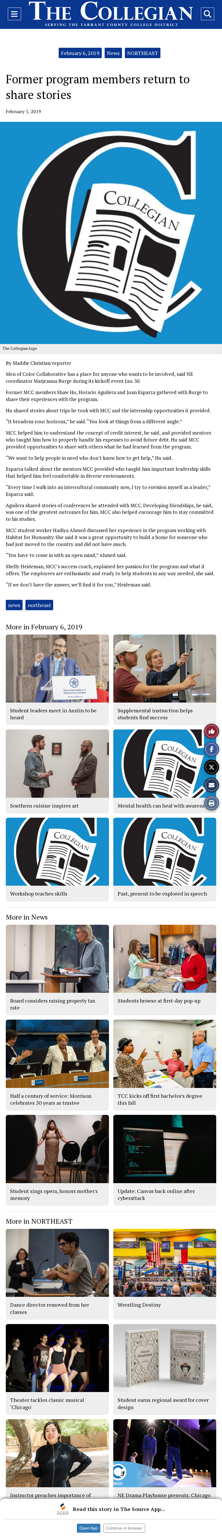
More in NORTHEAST (39, 1221)
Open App (88, 1528)
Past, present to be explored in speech (162, 893)
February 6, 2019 (80, 52)
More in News (27, 917)
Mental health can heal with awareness (164, 805)
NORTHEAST (142, 52)
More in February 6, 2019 (44, 626)
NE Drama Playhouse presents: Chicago (164, 1495)
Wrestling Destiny (139, 1304)
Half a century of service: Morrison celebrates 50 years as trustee (50, 1099)
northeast (39, 605)
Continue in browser (124, 1528)
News (113, 52)
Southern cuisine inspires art (44, 805)
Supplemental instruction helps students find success (155, 714)
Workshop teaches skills (38, 893)
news (14, 605)
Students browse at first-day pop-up (159, 1000)
